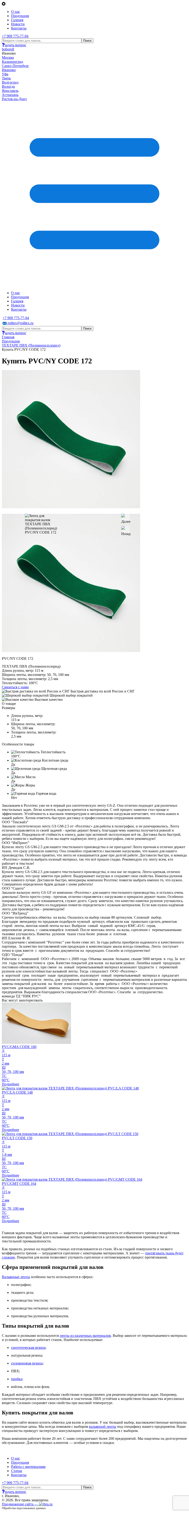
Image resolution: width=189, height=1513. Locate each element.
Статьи (16, 1471)
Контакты (19, 28)
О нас (15, 12)
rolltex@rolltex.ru (20, 323)
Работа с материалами (28, 1467)
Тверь (6, 78)
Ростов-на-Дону (14, 99)
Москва (8, 57)
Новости (18, 24)
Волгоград (10, 82)
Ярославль (10, 91)
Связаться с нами (15, 687)
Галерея (17, 20)
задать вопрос (15, 45)
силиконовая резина (27, 1363)
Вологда (8, 86)
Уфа (5, 74)
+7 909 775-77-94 (15, 36)
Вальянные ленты (16, 1277)
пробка (16, 1379)
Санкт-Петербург (15, 66)
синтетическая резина (28, 1347)
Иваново (9, 70)
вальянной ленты (102, 1426)
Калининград (12, 62)
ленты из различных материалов (85, 1336)
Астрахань (10, 95)
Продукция (20, 16)
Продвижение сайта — (20, 1504)
